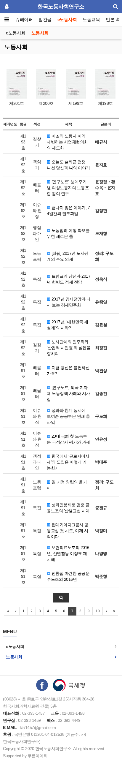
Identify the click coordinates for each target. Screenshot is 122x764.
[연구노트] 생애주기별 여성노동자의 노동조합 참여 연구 (68, 187)
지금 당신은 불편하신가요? (68, 370)
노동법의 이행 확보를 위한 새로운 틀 (68, 233)
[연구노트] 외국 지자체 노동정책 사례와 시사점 (68, 393)
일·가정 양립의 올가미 (67, 485)
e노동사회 (67, 19)
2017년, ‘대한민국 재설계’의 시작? (67, 324)
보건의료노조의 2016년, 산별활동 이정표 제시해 (68, 553)
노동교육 (91, 19)
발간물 (45, 19)
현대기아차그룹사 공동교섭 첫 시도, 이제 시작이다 (68, 530)
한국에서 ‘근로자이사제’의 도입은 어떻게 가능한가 (68, 462)
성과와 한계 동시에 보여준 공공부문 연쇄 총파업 (68, 416)
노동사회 (40, 32)
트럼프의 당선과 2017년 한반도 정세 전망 (68, 279)
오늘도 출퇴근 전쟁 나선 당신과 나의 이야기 (68, 164)
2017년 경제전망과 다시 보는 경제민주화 (68, 302)
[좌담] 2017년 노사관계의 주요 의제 (68, 256)
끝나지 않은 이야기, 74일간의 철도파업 (68, 210)
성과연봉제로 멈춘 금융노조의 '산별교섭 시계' (68, 507)
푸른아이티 (38, 755)
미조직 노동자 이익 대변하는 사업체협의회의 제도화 (67, 142)
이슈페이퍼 (22, 19)
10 (97, 611)
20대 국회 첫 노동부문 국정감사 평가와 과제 (68, 439)
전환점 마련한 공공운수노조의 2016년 (68, 576)
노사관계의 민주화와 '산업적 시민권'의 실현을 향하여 (68, 347)
